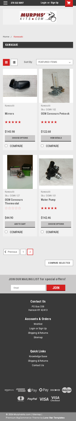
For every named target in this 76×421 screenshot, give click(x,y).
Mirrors (9, 113)
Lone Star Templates (54, 418)
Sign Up (54, 2)
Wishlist (38, 324)
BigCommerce (24, 418)
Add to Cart (20, 224)
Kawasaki (18, 36)
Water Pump (48, 199)
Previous (12, 252)
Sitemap (38, 337)
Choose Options (20, 138)
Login (43, 2)
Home (6, 36)
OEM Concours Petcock (55, 113)
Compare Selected (59, 263)
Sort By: (28, 62)
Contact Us (38, 365)
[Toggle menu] (5, 5)
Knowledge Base (38, 356)
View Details (56, 138)
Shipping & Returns (38, 333)
